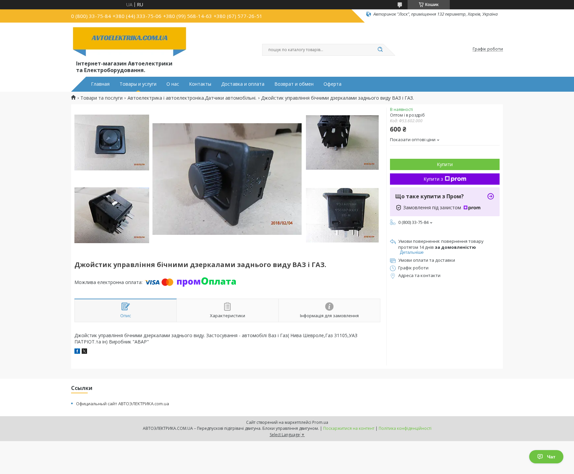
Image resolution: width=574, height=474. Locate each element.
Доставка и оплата (242, 84)
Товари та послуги (101, 98)
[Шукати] (380, 50)
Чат (551, 456)
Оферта (332, 84)
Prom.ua (320, 422)
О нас (172, 84)
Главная (100, 84)
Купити (445, 164)
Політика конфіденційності (405, 428)
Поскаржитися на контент (348, 428)
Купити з (433, 179)
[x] (84, 352)
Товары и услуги (138, 84)
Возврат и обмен (294, 84)
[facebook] (77, 352)
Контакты (200, 84)
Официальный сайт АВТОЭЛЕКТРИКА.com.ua (122, 404)
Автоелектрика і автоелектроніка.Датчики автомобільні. (192, 98)
